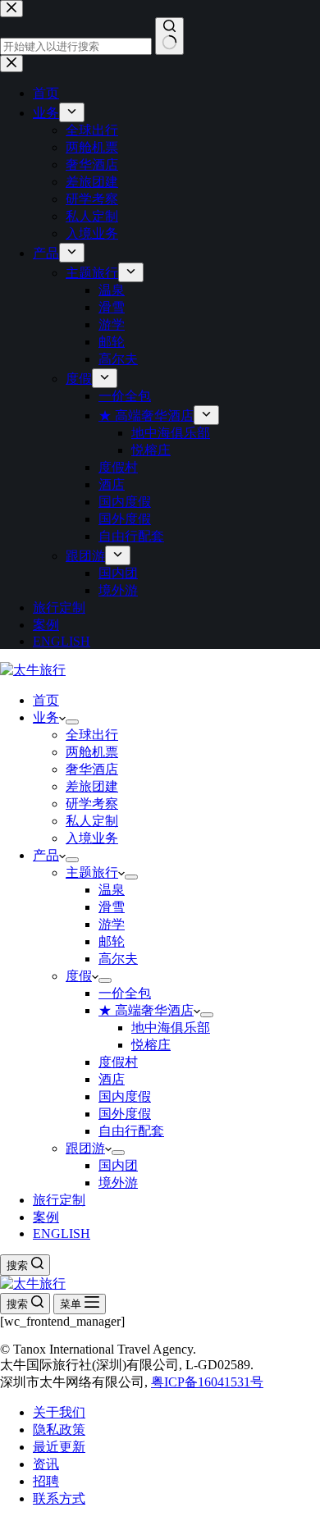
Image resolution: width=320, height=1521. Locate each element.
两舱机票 (92, 752)
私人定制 (92, 821)
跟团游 (85, 1148)
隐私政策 (59, 1429)
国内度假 (124, 1096)
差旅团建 (92, 786)
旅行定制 (59, 1200)
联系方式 (59, 1498)
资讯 (46, 1464)
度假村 (118, 1062)
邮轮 (111, 941)
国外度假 (124, 1114)
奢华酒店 (92, 769)
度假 (79, 976)
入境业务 (92, 838)
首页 (46, 700)
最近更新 (59, 1447)
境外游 (118, 1183)
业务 (46, 717)
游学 (111, 924)
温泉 (111, 890)
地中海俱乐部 (170, 1028)
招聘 (46, 1481)
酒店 (111, 1079)
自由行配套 (131, 1131)
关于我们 (59, 1412)
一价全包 (124, 993)
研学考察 (92, 804)
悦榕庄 (151, 1045)
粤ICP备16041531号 (207, 1382)
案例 (46, 1217)
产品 (46, 855)
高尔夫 (118, 959)
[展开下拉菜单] (72, 721)
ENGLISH (61, 1233)
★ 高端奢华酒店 (146, 1010)
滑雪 (111, 907)
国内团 (118, 1165)
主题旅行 (92, 872)
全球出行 (92, 735)
